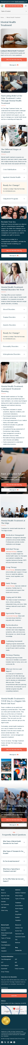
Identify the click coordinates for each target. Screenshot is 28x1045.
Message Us (13, 65)
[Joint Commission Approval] (5, 1020)
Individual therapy (11, 551)
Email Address (4, 988)
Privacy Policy (21, 1038)
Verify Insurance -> (20, 1)
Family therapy (10, 586)
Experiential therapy (12, 616)
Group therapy (10, 570)
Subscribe (14, 995)
